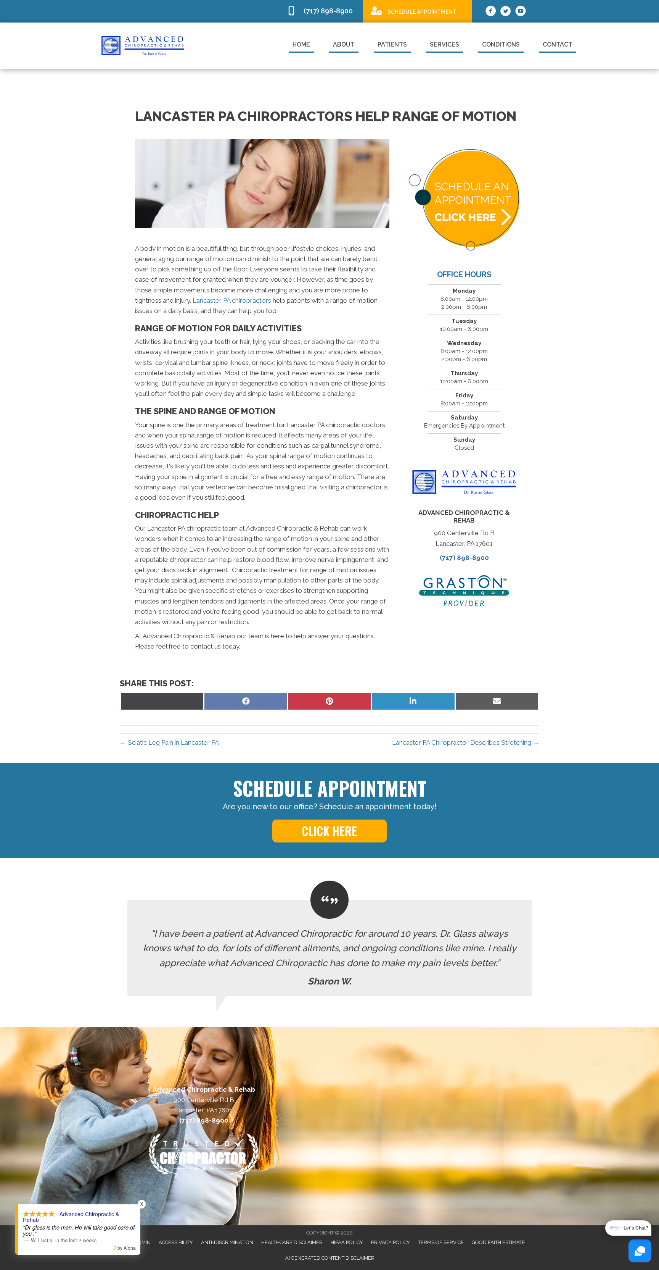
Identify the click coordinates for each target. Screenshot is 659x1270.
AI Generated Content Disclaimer (330, 1258)
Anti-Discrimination (227, 1242)
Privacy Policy (390, 1242)
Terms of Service (441, 1242)
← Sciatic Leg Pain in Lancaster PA (169, 742)
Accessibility (176, 1242)
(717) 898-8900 (464, 558)
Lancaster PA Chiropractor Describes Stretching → (465, 742)
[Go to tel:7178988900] (321, 11)
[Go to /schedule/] (418, 11)
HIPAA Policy (347, 1242)
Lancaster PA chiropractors (232, 300)
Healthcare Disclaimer (292, 1242)
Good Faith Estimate (498, 1242)
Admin (142, 1242)
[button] (329, 831)
